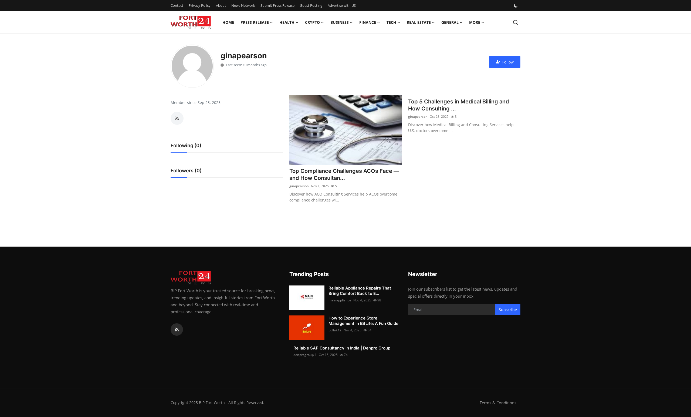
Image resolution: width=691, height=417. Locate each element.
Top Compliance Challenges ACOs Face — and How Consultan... (344, 174)
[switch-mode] (516, 6)
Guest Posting (311, 5)
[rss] (177, 329)
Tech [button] (391, 22)
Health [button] (286, 22)
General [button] (450, 22)
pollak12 (334, 330)
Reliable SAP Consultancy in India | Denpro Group (341, 348)
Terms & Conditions (498, 402)
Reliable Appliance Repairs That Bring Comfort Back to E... (359, 290)
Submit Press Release (277, 5)
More (474, 22)
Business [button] (339, 22)
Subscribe (508, 309)
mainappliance (339, 300)
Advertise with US (342, 5)
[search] (515, 22)
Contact (177, 5)
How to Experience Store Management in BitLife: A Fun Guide (363, 320)
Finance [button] (367, 22)
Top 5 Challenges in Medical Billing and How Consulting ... (458, 105)
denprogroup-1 (305, 354)
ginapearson (299, 186)
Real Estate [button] (419, 22)
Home (228, 22)
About (221, 5)
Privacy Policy (200, 5)
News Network (243, 5)
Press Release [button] (255, 22)
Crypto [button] (312, 22)
